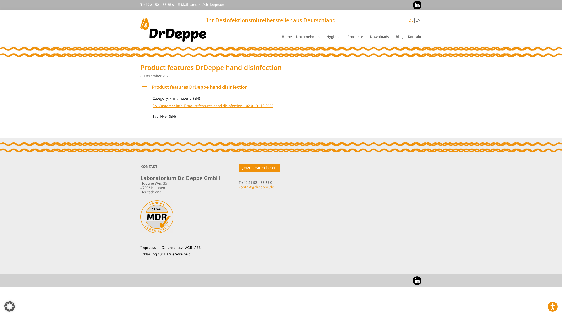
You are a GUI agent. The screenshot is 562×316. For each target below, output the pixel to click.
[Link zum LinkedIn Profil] (416, 4)
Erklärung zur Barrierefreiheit (165, 254)
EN (418, 20)
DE (411, 20)
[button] (281, 87)
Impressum (150, 247)
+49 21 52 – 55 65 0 (158, 4)
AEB (197, 247)
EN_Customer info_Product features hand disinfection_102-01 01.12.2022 (213, 105)
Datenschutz (172, 247)
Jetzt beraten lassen (259, 167)
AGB (188, 247)
